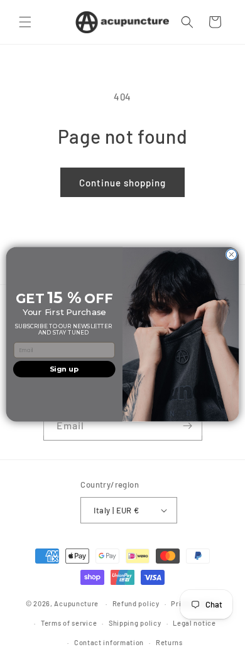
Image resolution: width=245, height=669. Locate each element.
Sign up (64, 369)
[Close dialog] (231, 255)
